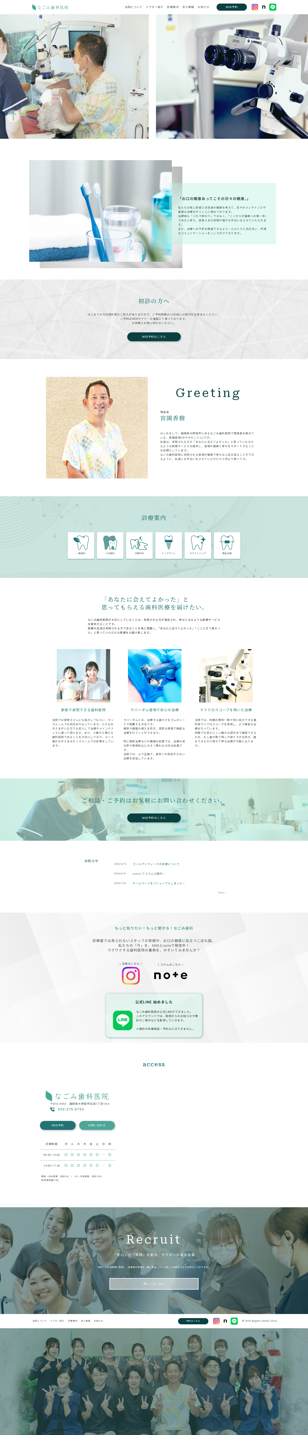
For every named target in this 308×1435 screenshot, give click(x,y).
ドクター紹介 (154, 7)
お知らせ (203, 7)
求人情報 (188, 7)
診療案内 (173, 7)
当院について (133, 7)
